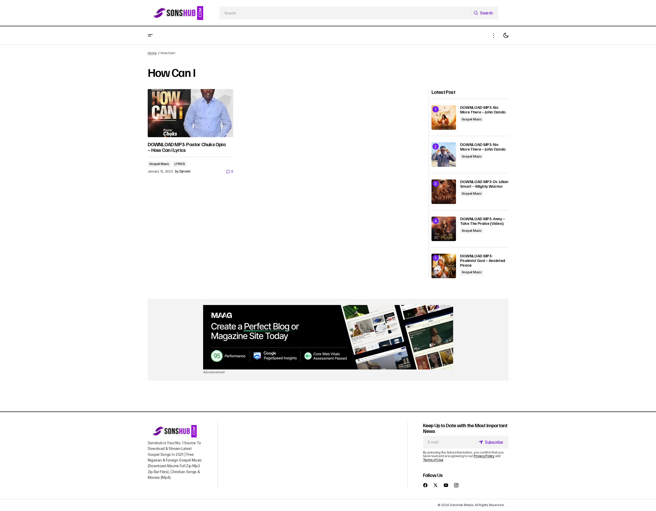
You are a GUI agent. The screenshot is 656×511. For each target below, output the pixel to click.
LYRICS (180, 164)
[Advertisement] (328, 337)
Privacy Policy (484, 456)
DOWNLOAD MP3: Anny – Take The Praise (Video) (482, 221)
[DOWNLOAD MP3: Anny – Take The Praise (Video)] (443, 229)
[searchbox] (345, 13)
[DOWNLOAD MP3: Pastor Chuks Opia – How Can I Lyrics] (190, 113)
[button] (150, 35)
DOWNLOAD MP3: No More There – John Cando (483, 109)
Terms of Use (433, 460)
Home (152, 53)
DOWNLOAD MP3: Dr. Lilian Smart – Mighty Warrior (484, 183)
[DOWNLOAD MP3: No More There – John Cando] (443, 117)
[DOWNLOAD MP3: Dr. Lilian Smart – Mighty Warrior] (443, 191)
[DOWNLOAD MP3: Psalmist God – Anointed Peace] (443, 266)
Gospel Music (159, 164)
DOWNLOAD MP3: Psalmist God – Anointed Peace (482, 260)
